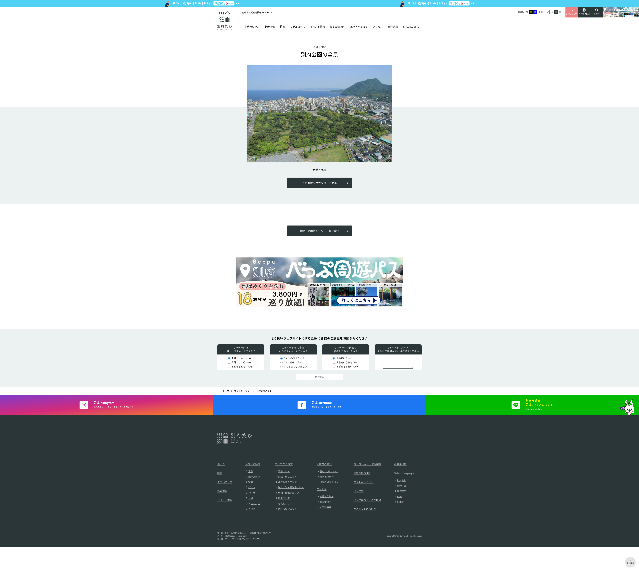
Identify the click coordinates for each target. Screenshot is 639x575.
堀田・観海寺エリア (288, 492)
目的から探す (337, 26)
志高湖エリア (285, 503)
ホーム (221, 464)
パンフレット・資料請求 (367, 464)
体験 (250, 498)
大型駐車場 (325, 507)
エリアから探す (359, 26)
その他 (251, 508)
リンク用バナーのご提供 (367, 500)
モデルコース (297, 26)
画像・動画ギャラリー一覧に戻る (319, 231)
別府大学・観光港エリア (291, 487)
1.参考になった (344, 358)
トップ (226, 391)
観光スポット (255, 476)
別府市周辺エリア (287, 508)
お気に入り (571, 13)
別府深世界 (400, 464)
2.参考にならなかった (348, 362)
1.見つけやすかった (242, 358)
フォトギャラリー (242, 391)
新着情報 (270, 26)
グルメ (251, 487)
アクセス (378, 26)
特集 (282, 26)
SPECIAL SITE (411, 26)
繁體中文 (401, 485)
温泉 (250, 471)
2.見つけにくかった (242, 362)
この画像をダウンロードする (319, 183)
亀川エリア (284, 498)
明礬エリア (284, 471)
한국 (399, 496)
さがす (596, 13)
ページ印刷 (584, 13)
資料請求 (393, 26)
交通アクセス (326, 496)
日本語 (400, 501)
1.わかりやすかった (294, 358)
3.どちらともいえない (243, 366)
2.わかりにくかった (294, 362)
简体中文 (401, 491)
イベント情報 (317, 26)
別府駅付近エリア (287, 482)
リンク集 (359, 491)
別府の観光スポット (330, 482)
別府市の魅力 (252, 26)
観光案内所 (325, 501)
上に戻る (630, 563)
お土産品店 (254, 503)
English (401, 480)
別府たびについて (329, 471)
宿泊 (250, 482)
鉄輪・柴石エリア (287, 476)
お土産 (251, 492)
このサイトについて (365, 509)
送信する (319, 377)
